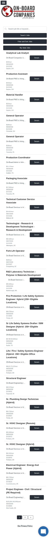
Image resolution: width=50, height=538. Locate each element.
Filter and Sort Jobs (25, 42)
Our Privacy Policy (25, 526)
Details (36, 58)
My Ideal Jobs (25, 48)
